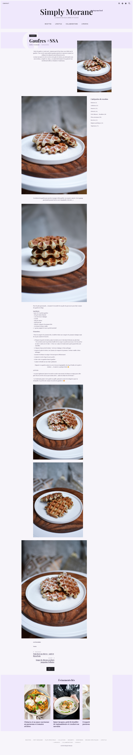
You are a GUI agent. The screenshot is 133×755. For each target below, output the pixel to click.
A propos (85, 24)
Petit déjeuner (38, 740)
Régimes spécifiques (96, 123)
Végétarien (93, 126)
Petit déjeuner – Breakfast (97, 114)
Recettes (48, 24)
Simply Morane (34, 44)
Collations (61, 740)
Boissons (93, 102)
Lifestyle (58, 24)
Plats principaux (95, 117)
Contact (6, 3)
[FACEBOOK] (125, 3)
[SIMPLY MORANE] (119, 3)
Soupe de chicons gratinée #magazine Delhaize (45, 661)
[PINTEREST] (122, 3)
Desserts (33, 35)
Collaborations (72, 24)
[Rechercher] (129, 3)
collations (93, 105)
